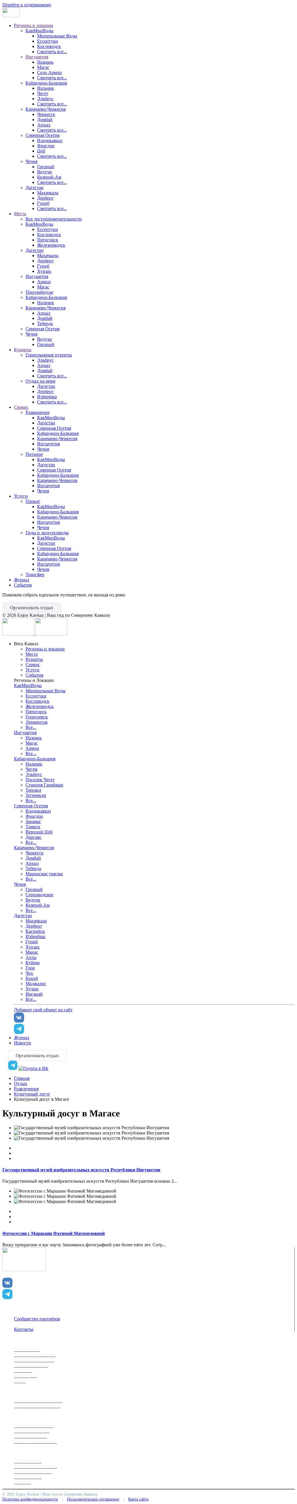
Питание (34, 454)
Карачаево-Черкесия (46, 109)
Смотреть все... (52, 51)
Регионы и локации (33, 25)
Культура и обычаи (32, 1471)
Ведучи (44, 171)
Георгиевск (37, 716)
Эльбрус (45, 98)
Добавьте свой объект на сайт (43, 1009)
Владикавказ (49, 140)
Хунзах (44, 271)
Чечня (31, 161)
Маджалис (36, 983)
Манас (32, 952)
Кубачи (33, 962)
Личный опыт (28, 1476)
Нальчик (45, 88)
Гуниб (43, 203)
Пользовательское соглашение (93, 1499)
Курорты (22, 349)
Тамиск (33, 826)
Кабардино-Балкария (46, 82)
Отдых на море (40, 381)
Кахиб (32, 978)
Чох (29, 973)
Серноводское (39, 894)
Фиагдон (46, 145)
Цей (41, 150)
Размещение (38, 412)
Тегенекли (36, 795)
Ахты (31, 957)
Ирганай (34, 994)
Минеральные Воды (57, 35)
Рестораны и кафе (31, 1430)
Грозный (45, 166)
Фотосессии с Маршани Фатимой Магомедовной (53, 1233)
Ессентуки (47, 41)
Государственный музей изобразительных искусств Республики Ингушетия (81, 1169)
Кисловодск (49, 46)
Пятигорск (47, 239)
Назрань (45, 62)
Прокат (33, 501)
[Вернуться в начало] (11, 15)
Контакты (23, 1329)
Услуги (21, 496)
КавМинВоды (39, 30)
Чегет (42, 93)
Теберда (45, 323)
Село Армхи (49, 72)
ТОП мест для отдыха (35, 1465)
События (23, 584)
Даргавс (33, 837)
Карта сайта (138, 1499)
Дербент (45, 198)
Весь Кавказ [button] (26, 643)
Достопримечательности (38, 1400)
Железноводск (51, 245)
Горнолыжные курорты (49, 354)
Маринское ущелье (44, 873)
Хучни (32, 988)
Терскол (33, 790)
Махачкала (47, 192)
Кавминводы (27, 1349)
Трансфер (35, 574)
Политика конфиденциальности (30, 1499)
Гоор (30, 967)
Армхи (44, 281)
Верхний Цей (39, 831)
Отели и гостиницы (33, 1425)
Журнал (21, 579)
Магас (43, 67)
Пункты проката (30, 1435)
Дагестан (35, 187)
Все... (31, 727)
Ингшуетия (48, 443)
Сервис (21, 407)
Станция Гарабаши (44, 784)
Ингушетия (37, 56)
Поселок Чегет (40, 779)
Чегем (31, 769)
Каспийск (35, 931)
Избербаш (47, 396)
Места (20, 213)
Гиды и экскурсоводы (47, 532)
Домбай (44, 119)
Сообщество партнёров (37, 1318)
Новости (22, 1042)
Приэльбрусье (39, 292)
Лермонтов (37, 722)
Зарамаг (33, 821)
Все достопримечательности (54, 218)
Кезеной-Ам (49, 177)
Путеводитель (28, 1460)
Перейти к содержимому (26, 4)
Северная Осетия (42, 135)
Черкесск (46, 114)
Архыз (43, 124)
